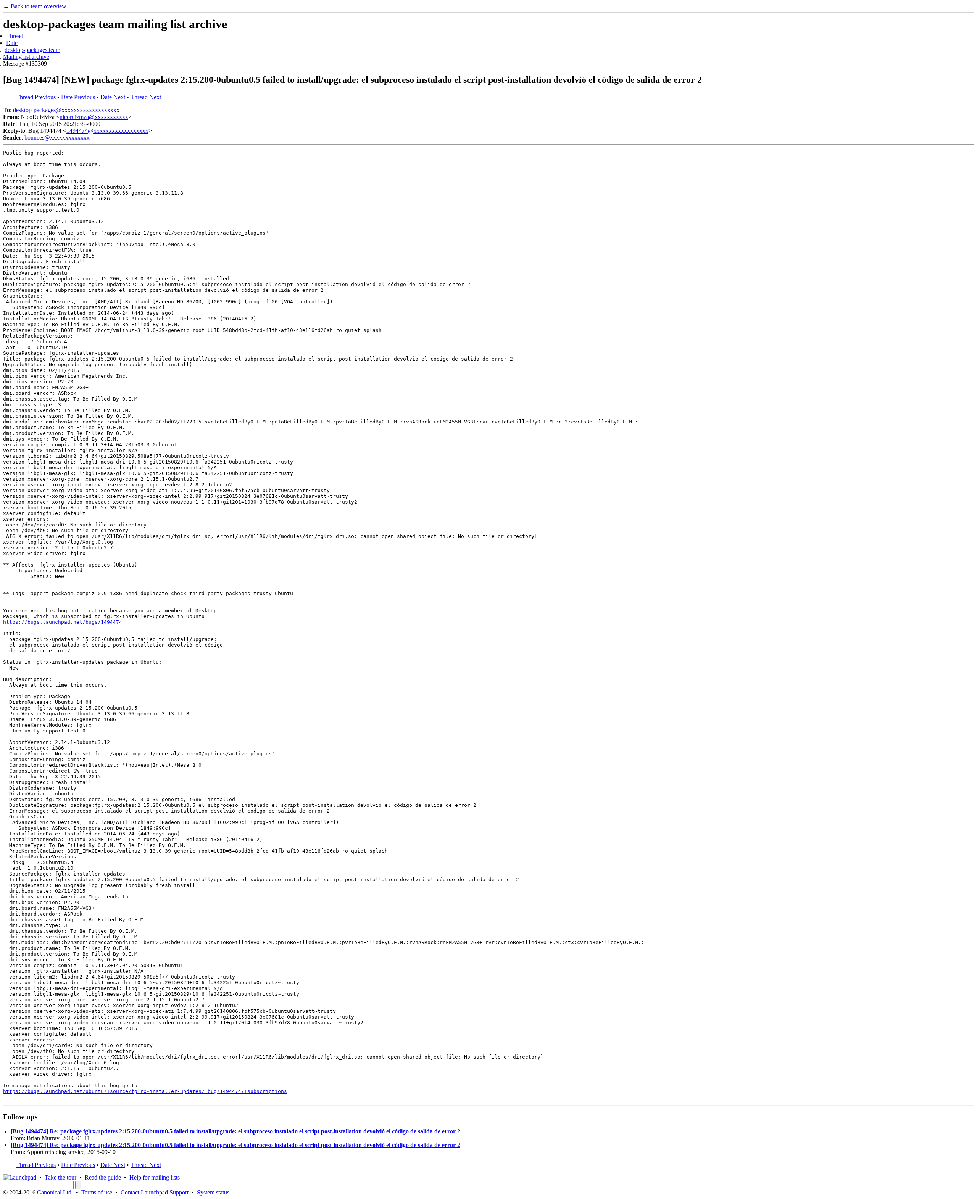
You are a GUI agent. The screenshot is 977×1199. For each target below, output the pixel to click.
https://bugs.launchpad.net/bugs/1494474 (62, 622)
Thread (14, 36)
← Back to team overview (34, 6)
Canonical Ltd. (55, 1192)
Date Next (112, 97)
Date (12, 43)
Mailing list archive (26, 56)
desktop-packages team (32, 50)
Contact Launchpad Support (155, 1192)
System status (213, 1192)
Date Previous (78, 97)
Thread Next (146, 97)
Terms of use (96, 1192)
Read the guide (103, 1177)
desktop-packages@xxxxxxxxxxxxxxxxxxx (66, 110)
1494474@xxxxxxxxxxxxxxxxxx (107, 130)
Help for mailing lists (154, 1177)
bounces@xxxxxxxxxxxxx (57, 137)
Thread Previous (36, 97)
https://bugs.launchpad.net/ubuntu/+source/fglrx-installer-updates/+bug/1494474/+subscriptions (145, 1091)
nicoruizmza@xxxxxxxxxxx (94, 117)
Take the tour (60, 1177)
